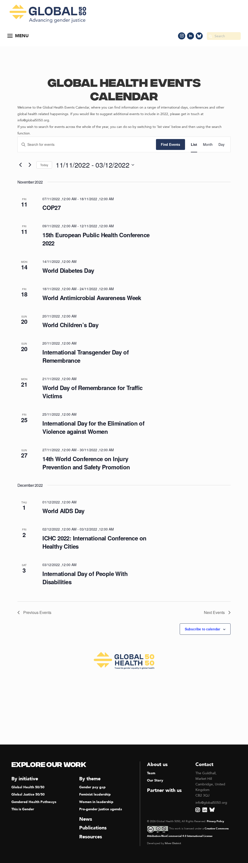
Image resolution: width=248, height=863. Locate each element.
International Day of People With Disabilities (85, 577)
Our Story (155, 780)
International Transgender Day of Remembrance (85, 356)
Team (151, 773)
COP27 (51, 207)
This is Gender (22, 809)
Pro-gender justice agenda (100, 809)
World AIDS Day (63, 511)
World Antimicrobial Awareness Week (91, 298)
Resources (90, 836)
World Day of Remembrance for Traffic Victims (92, 392)
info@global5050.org (211, 802)
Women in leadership (96, 802)
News (85, 819)
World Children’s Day (70, 325)
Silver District (173, 843)
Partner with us (164, 790)
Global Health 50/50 (27, 787)
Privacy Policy (215, 821)
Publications (93, 828)
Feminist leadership (95, 794)
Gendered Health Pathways (33, 802)
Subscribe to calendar (202, 629)
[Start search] (210, 36)
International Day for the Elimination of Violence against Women (93, 427)
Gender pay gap (92, 787)
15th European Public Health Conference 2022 (95, 239)
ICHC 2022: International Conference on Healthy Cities (94, 542)
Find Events (170, 144)
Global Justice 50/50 (28, 794)
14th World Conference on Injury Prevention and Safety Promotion (86, 463)
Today (44, 165)
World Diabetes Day (68, 270)
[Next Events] (30, 165)
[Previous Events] (20, 165)
